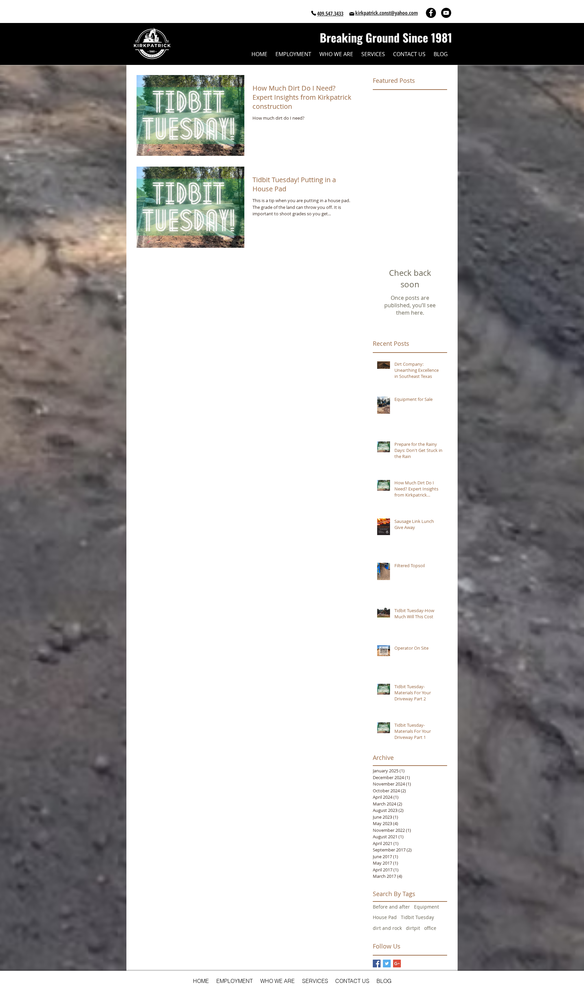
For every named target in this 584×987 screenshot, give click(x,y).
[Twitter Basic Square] (387, 963)
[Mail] (352, 14)
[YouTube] (446, 13)
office (430, 928)
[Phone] (313, 13)
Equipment (426, 907)
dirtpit (413, 928)
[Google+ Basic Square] (397, 963)
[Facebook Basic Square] (377, 963)
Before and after (391, 907)
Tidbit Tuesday (417, 917)
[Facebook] (431, 13)
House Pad (385, 917)
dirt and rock (387, 928)
